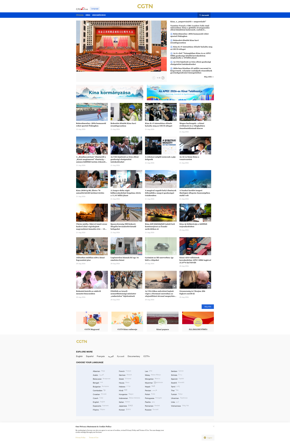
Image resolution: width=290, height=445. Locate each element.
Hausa (124, 383)
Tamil (175, 386)
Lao (148, 371)
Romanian (152, 406)
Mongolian (152, 379)
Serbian (177, 371)
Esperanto (101, 406)
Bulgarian (101, 386)
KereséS (205, 15)
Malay (153, 375)
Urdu (175, 402)
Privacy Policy (80, 437)
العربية (111, 356)
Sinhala (176, 375)
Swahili (177, 383)
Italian (124, 402)
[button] (162, 77)
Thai (174, 390)
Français (101, 356)
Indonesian (129, 398)
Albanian (99, 371)
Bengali (98, 383)
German (125, 375)
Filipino (99, 410)
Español (89, 356)
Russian (151, 410)
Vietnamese (180, 406)
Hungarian (126, 394)
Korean (125, 410)
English (79, 356)
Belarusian (101, 379)
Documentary (134, 356)
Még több (207, 307)
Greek (125, 379)
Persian (151, 390)
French (125, 371)
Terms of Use (93, 437)
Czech (98, 398)
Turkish (176, 394)
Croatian (99, 394)
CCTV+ (146, 356)
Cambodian (99, 390)
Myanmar (154, 383)
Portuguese (153, 398)
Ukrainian (179, 398)
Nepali (150, 386)
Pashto (150, 402)
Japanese (126, 406)
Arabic (98, 375)
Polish (150, 394)
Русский (120, 356)
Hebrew (124, 386)
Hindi (123, 390)
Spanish (177, 379)
